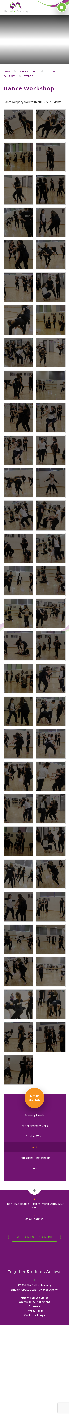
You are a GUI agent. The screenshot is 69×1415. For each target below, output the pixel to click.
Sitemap (34, 1306)
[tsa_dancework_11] (18, 385)
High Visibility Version (34, 1297)
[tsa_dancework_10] (50, 352)
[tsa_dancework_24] (50, 222)
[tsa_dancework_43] (50, 874)
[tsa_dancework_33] (50, 711)
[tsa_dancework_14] (50, 417)
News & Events (28, 71)
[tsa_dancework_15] (18, 450)
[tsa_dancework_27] (50, 613)
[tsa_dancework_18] (50, 483)
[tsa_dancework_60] (50, 157)
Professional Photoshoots (34, 1158)
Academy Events (34, 1115)
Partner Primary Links (34, 1126)
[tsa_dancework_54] (50, 1037)
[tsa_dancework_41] (50, 841)
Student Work (34, 1136)
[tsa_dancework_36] (18, 776)
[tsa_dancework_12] (50, 385)
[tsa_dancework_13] (18, 417)
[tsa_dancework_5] (18, 287)
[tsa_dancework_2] (50, 124)
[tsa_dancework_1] (18, 157)
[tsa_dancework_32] (18, 711)
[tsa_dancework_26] (18, 613)
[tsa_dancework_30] (18, 678)
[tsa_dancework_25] (50, 580)
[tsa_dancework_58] (18, 189)
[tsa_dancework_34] (18, 743)
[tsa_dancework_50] (50, 971)
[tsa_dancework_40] (18, 841)
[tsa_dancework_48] (50, 939)
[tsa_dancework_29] (50, 645)
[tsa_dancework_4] (50, 254)
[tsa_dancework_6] (50, 287)
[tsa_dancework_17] (18, 483)
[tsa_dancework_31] (50, 678)
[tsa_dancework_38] (18, 808)
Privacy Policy (34, 1310)
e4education (50, 1289)
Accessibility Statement (34, 1302)
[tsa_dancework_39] (50, 808)
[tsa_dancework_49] (18, 971)
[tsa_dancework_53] (18, 1037)
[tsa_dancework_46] (50, 189)
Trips (34, 1168)
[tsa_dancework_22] (18, 548)
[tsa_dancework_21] (50, 515)
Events (28, 76)
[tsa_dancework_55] (18, 1069)
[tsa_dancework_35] (18, 222)
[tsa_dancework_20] (18, 515)
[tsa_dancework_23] (18, 254)
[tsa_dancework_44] (18, 906)
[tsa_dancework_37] (50, 776)
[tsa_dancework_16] (50, 450)
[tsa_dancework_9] (18, 352)
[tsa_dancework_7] (18, 320)
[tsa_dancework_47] (18, 939)
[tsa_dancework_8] (50, 320)
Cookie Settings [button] (34, 1315)
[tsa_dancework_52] (50, 1004)
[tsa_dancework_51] (18, 1004)
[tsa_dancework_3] (18, 124)
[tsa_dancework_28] (18, 645)
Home (7, 71)
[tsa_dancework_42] (18, 874)
